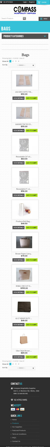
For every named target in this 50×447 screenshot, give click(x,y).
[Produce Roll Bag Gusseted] (24, 210)
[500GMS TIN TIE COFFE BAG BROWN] (24, 113)
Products (15, 423)
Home (14, 420)
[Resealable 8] (24, 177)
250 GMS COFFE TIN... (23, 92)
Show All (5, 61)
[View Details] (18, 98)
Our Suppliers (17, 427)
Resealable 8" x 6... (23, 189)
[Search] (24, 18)
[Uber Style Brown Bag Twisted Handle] (24, 339)
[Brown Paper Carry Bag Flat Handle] (24, 242)
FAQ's (14, 438)
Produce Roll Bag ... (24, 221)
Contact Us (16, 441)
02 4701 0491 (20, 400)
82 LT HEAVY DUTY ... (24, 319)
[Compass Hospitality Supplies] (25, 13)
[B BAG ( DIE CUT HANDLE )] (24, 274)
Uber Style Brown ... (24, 351)
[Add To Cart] (31, 98)
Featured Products (19, 430)
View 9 (21, 58)
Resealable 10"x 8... (24, 157)
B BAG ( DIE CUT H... (24, 286)
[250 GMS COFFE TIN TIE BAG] (24, 80)
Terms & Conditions (19, 434)
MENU (45, 19)
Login (25, 2)
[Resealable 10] (24, 145)
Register (32, 2)
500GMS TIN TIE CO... (23, 124)
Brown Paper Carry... (23, 254)
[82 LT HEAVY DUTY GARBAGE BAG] (24, 307)
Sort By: (5, 65)
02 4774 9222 (8, 2)
